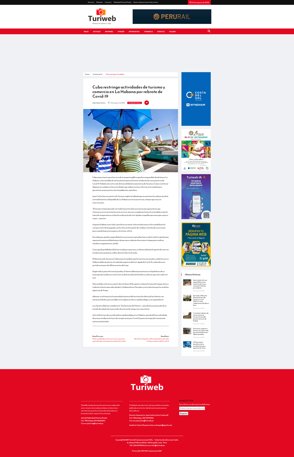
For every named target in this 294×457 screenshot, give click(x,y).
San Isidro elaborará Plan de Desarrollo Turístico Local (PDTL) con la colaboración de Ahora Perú (201, 300)
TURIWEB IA (148, 31)
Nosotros (91, 2)
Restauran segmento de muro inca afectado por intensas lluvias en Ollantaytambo (201, 331)
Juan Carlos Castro (98, 103)
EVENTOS (161, 31)
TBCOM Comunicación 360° (151, 451)
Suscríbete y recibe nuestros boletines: (194, 404)
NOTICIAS (96, 31)
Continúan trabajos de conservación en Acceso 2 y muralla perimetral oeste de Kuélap (201, 317)
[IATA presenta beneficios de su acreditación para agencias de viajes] (187, 344)
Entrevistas (134, 31)
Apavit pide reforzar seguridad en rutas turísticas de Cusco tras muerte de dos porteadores (200, 284)
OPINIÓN (121, 31)
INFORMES (109, 31)
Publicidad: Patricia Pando (122, 2)
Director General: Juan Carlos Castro (145, 2)
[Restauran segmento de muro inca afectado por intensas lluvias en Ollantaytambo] (187, 331)
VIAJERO (172, 31)
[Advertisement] (147, 55)
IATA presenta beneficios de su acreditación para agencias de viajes (199, 345)
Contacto (108, 2)
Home (87, 74)
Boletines (99, 2)
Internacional (97, 74)
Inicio (86, 31)
